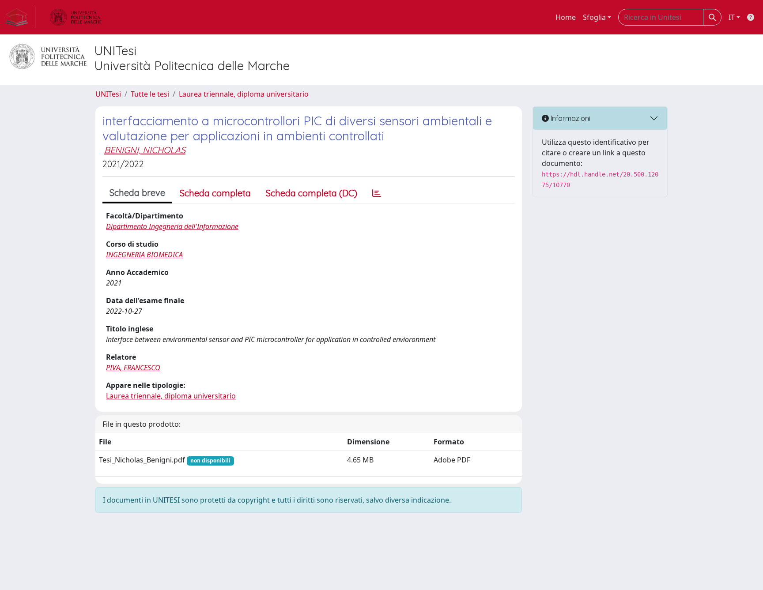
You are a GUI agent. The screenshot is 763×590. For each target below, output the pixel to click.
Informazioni (569, 118)
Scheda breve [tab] (137, 192)
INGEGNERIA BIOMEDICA (144, 254)
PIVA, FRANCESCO (133, 367)
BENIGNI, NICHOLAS (144, 149)
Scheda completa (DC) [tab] (311, 193)
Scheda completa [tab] (215, 193)
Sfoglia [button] (594, 17)
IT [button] (732, 17)
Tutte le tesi (150, 94)
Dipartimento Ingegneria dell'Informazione (172, 226)
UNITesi (108, 94)
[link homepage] (20, 17)
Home (565, 17)
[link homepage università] (75, 17)
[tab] (377, 193)
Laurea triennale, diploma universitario (244, 94)
